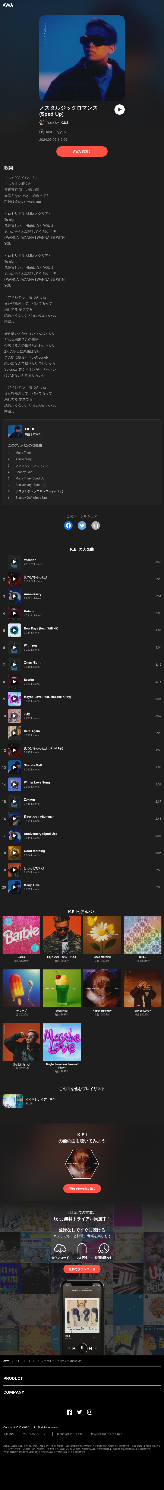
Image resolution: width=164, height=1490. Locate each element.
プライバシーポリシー (35, 1434)
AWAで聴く (82, 151)
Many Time (23, 452)
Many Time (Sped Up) (30, 478)
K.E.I (64, 122)
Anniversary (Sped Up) (31, 484)
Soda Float (62, 1010)
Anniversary (24, 459)
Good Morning (102, 957)
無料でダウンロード (82, 1269)
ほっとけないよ (22, 1064)
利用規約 (8, 1434)
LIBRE (30, 428)
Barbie (22, 957)
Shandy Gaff (24, 472)
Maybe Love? (143, 1010)
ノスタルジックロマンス (32, 465)
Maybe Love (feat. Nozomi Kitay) (62, 1065)
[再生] (119, 109)
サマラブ (21, 1010)
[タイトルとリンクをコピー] (95, 525)
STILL (142, 957)
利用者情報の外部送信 (69, 1434)
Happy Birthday (102, 1010)
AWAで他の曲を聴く (82, 1188)
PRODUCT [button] (13, 1378)
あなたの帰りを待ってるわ (62, 957)
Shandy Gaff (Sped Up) (31, 497)
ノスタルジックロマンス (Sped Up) (61, 1360)
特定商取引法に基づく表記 (106, 1434)
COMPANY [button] (13, 1392)
